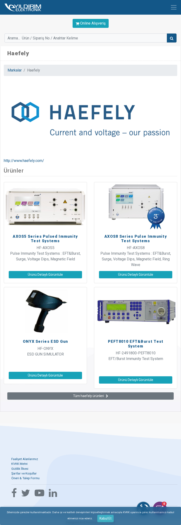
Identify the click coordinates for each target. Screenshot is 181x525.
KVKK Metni (19, 464)
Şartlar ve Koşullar (24, 473)
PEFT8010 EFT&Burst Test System (136, 343)
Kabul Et (105, 518)
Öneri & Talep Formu (25, 478)
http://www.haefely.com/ (24, 160)
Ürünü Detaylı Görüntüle (45, 274)
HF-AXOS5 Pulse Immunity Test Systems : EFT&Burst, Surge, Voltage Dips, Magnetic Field (45, 253)
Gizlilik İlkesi (19, 468)
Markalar (15, 70)
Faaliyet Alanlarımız (24, 459)
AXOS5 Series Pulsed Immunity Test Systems (45, 238)
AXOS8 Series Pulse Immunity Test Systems (135, 238)
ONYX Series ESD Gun (45, 341)
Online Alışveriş (92, 23)
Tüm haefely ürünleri (88, 396)
